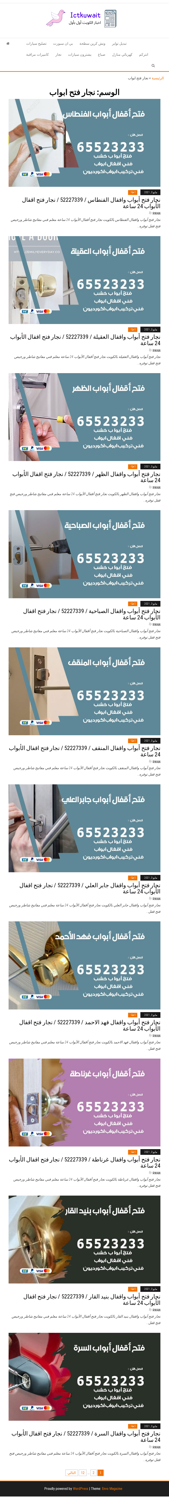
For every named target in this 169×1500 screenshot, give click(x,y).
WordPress (80, 1489)
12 (82, 1473)
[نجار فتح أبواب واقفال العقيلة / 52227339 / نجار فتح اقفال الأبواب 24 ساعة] (84, 280)
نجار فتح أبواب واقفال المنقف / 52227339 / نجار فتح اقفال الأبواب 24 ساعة (84, 751)
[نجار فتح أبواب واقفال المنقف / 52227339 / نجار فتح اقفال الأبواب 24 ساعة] (84, 691)
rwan (156, 213)
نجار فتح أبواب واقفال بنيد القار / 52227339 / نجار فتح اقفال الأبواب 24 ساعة (91, 1299)
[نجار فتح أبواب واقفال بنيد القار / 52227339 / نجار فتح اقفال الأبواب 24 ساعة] (84, 1239)
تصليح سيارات (36, 43)
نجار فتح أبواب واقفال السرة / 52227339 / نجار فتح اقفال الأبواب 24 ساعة (85, 1436)
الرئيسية (158, 78)
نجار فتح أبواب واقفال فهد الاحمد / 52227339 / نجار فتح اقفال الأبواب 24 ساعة (89, 1025)
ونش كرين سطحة (92, 43)
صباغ (101, 54)
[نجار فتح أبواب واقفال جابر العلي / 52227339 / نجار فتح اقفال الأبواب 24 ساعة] (84, 828)
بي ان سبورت (63, 43)
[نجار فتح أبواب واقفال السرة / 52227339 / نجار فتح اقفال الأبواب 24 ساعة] (84, 1376)
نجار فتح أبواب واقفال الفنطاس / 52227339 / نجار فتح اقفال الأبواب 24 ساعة (91, 202)
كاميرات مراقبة (37, 54)
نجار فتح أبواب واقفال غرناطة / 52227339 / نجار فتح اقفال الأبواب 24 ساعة (84, 1162)
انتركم (143, 54)
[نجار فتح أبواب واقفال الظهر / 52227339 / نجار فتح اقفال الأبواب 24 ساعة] (84, 417)
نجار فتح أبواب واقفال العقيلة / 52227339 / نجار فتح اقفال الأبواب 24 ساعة (85, 339)
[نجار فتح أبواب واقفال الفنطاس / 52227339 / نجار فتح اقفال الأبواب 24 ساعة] (84, 143)
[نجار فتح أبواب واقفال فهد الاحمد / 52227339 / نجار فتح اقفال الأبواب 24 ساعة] (84, 965)
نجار (58, 54)
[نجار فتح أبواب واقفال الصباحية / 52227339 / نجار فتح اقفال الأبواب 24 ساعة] (84, 554)
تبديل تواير (119, 43)
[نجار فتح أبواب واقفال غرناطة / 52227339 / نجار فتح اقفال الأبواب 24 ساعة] (84, 1102)
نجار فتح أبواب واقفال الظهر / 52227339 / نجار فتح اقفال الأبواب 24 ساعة (86, 477)
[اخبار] (8, 43)
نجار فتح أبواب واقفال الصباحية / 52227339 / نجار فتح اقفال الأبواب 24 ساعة (91, 614)
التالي (72, 1473)
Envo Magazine (112, 1489)
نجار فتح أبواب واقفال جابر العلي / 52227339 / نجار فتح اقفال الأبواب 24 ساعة (89, 888)
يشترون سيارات (79, 54)
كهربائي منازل (122, 54)
